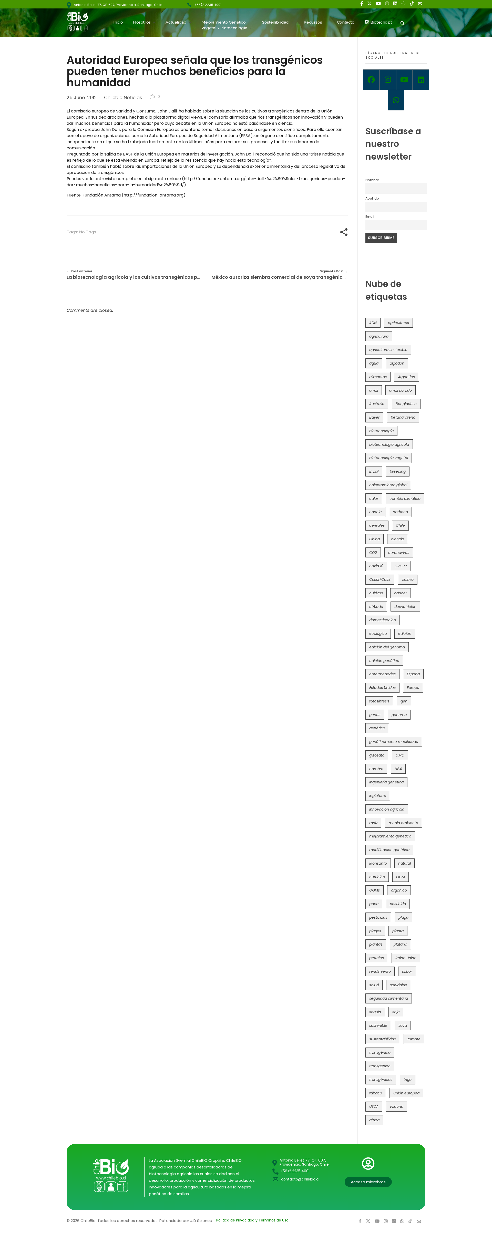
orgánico (399, 890)
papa (373, 903)
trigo (408, 1079)
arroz (373, 390)
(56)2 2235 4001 (208, 4)
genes (374, 714)
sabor (407, 971)
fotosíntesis (379, 701)
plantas (375, 944)
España (413, 674)
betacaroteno (403, 417)
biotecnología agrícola (389, 444)
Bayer (374, 417)
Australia (376, 403)
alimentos (378, 376)
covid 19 (376, 565)
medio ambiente (403, 822)
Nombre (372, 180)
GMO (400, 755)
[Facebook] (371, 79)
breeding (398, 471)
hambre (376, 768)
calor (373, 498)
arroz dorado (400, 390)
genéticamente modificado (393, 741)
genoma (399, 714)
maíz (373, 822)
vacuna (396, 1106)
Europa (413, 687)
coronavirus (398, 552)
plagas (375, 931)
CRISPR (401, 565)
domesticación (382, 620)
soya (402, 1025)
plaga (403, 917)
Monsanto (378, 863)
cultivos (376, 593)
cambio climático (405, 498)
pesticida (398, 903)
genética (377, 728)
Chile (400, 525)
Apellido (372, 198)
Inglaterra (377, 795)
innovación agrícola (386, 809)
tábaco (375, 1093)
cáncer (400, 593)
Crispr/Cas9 (380, 579)
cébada (376, 606)
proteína (376, 957)
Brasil (373, 471)
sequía (375, 1011)
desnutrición (405, 606)
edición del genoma (387, 647)
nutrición (377, 876)
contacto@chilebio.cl (300, 1179)
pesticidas (378, 917)
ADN (373, 322)
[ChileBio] (81, 21)
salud (374, 985)
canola (375, 511)
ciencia (397, 539)
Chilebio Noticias (123, 97)
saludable (398, 985)
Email (369, 216)
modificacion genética (389, 849)
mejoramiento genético (390, 836)
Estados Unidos (382, 687)
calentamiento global (388, 485)
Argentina (406, 376)
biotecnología (381, 430)
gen (404, 701)
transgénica (380, 1052)
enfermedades (382, 674)
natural (404, 863)
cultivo (408, 579)
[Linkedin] (421, 79)
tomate (414, 1039)
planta (398, 931)
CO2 (373, 552)
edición (404, 633)
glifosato (376, 755)
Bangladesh (406, 403)
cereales (377, 525)
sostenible (378, 1025)
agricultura (378, 336)
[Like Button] (152, 96)
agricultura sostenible (388, 349)
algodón (397, 363)
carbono (400, 511)
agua (373, 363)
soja (395, 1011)
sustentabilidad (382, 1039)
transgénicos (380, 1079)
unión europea (406, 1093)
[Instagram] (388, 79)
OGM (400, 876)
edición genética (384, 660)
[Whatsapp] (396, 100)
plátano (400, 944)
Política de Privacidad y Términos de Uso (252, 1220)
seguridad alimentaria (388, 998)
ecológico (378, 633)
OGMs (374, 890)
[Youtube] (404, 79)
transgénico (380, 1066)
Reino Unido (405, 957)
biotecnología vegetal (388, 457)
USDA (373, 1106)
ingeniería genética (386, 782)
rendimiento (380, 971)
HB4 (398, 768)
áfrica (374, 1120)
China (374, 539)
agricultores (398, 322)
